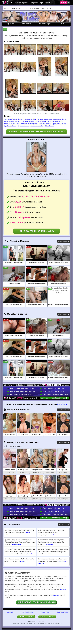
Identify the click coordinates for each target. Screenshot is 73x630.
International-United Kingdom (13, 119)
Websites (17, 3)
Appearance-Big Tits (59, 119)
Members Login (45, 24)
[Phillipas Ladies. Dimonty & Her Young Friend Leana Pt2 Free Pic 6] (12, 67)
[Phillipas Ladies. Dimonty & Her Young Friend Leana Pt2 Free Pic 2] (28, 49)
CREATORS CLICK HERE (47, 617)
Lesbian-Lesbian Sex (37, 126)
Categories (34, 3)
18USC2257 (10, 612)
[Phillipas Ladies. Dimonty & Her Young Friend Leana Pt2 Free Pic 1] (12, 49)
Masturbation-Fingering (55, 121)
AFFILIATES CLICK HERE (26, 617)
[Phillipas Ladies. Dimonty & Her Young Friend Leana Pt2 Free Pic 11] (11, 88)
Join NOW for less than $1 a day (36, 231)
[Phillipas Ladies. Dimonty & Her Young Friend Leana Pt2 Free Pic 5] (61, 49)
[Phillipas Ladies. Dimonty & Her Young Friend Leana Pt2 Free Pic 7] (28, 67)
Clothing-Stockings (45, 124)
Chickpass (55, 595)
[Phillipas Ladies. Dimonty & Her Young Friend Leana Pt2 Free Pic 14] (45, 88)
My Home (10, 24)
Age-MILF (40, 119)
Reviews (63, 589)
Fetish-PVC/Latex (22, 124)
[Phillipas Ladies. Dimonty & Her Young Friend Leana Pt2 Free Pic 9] (44, 67)
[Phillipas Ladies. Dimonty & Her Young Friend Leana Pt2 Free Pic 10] (61, 67)
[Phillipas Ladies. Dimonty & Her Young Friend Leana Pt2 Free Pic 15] (61, 88)
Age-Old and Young (10, 126)
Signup (63, 3)
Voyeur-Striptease (23, 126)
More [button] (47, 3)
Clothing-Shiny (33, 124)
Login (41, 3)
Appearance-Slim (30, 119)
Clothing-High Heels (27, 121)
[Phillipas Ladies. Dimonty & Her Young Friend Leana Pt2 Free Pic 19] (45, 105)
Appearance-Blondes (59, 124)
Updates (25, 3)
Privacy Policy (45, 612)
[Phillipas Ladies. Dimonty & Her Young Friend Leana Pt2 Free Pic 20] (61, 105)
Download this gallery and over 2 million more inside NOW (36, 132)
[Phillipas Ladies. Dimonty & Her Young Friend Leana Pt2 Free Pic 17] (12, 105)
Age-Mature (48, 119)
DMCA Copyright (62, 612)
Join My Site (62, 404)
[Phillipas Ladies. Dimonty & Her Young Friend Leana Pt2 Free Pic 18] (28, 105)
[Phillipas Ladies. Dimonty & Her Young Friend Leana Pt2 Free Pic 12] (28, 88)
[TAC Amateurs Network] (5, 2)
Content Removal (28, 612)
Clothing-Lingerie (40, 121)
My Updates (26, 24)
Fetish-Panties (49, 126)
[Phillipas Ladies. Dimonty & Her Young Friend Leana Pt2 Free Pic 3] (45, 49)
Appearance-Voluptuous (11, 121)
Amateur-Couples (9, 124)
